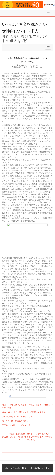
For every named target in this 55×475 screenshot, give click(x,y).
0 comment (38, 67)
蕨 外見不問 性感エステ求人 (15, 421)
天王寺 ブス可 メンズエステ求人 (17, 425)
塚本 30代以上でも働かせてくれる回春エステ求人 (23, 412)
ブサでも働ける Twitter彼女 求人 (17, 416)
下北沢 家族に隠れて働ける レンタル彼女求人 (27, 433)
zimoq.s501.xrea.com (28, 65)
